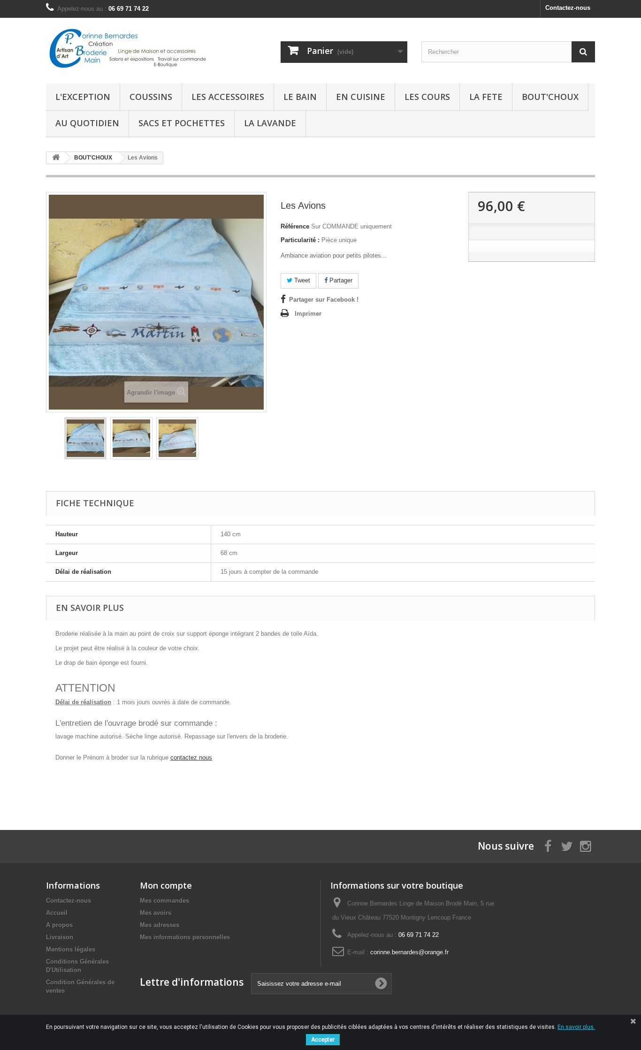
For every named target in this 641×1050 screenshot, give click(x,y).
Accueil (57, 912)
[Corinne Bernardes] (133, 48)
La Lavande (270, 123)
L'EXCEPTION (82, 96)
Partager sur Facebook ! (324, 299)
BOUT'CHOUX (550, 96)
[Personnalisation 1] (85, 438)
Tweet (301, 280)
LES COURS (427, 96)
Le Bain (300, 96)
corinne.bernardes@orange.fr (409, 952)
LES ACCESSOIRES (227, 96)
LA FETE (486, 96)
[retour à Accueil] (56, 158)
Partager (340, 280)
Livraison (59, 937)
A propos (59, 924)
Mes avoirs (155, 912)
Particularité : (300, 239)
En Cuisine (360, 96)
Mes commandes (164, 900)
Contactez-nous (567, 7)
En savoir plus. (576, 1027)
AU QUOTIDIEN (87, 123)
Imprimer (308, 313)
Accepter (323, 1039)
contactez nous (191, 757)
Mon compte (166, 885)
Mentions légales (70, 949)
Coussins (151, 96)
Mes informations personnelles (185, 937)
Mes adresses (159, 924)
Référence (295, 226)
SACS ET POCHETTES (181, 123)
